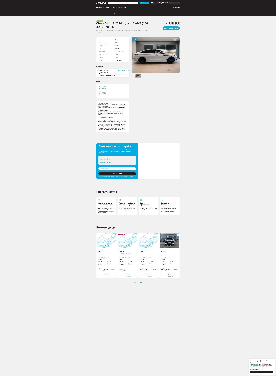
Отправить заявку (117, 173)
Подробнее (106, 274)
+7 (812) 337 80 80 (162, 3)
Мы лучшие (144, 3)
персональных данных (128, 176)
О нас (125, 7)
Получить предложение (171, 28)
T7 (159, 233)
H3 (117, 233)
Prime (116, 54)
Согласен (262, 371)
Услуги (113, 7)
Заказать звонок (175, 2)
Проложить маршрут (106, 162)
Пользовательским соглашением (258, 365)
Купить (155, 292)
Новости (120, 7)
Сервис (107, 7)
